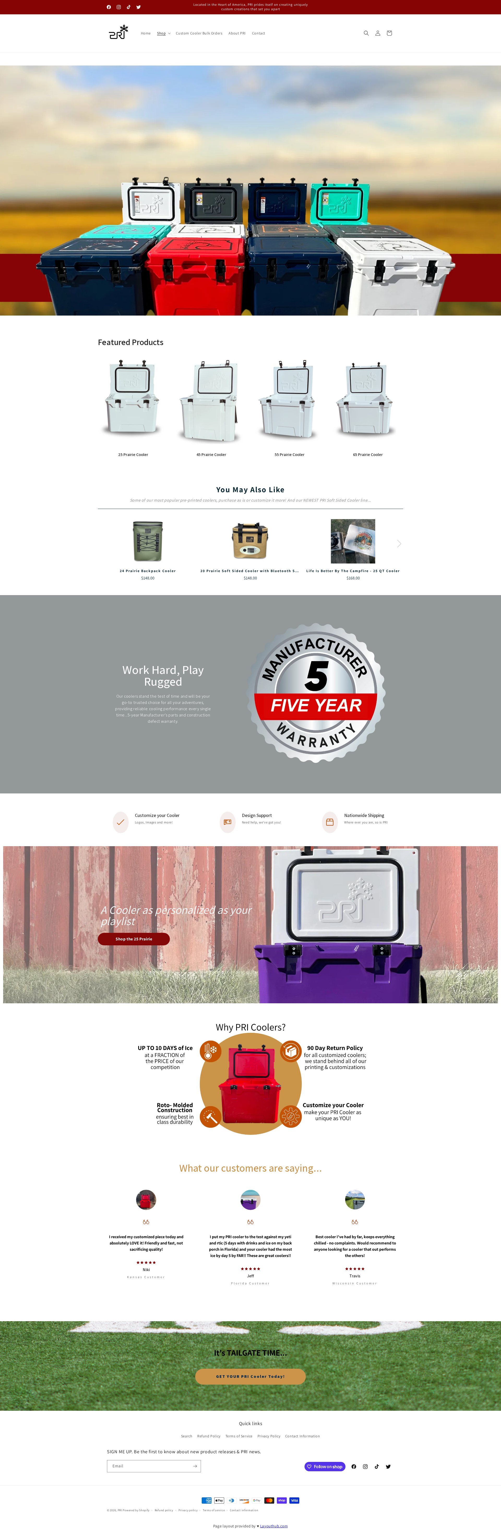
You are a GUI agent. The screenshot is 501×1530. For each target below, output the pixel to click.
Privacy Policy (269, 1436)
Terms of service (214, 1510)
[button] (163, 33)
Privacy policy (188, 1510)
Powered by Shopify (136, 1510)
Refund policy (164, 1510)
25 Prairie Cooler (133, 454)
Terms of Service (239, 1436)
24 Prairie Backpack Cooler (148, 570)
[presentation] (399, 544)
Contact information (244, 1510)
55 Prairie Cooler (290, 454)
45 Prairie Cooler (211, 454)
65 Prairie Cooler (368, 454)
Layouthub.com (274, 1525)
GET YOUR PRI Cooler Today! (250, 1376)
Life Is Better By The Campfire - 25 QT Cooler (353, 570)
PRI (120, 1510)
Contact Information (302, 1436)
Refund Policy (208, 1436)
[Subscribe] (195, 1466)
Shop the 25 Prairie (134, 939)
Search (187, 1436)
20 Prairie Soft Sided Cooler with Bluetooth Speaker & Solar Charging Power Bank (285, 570)
